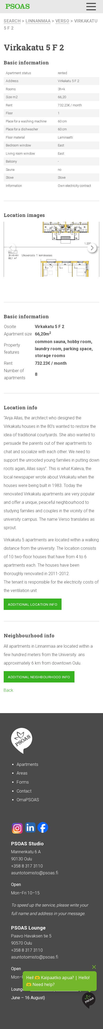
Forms (23, 782)
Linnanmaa (38, 20)
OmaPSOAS (28, 799)
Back (8, 690)
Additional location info (32, 604)
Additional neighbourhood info (39, 677)
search (12, 20)
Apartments (27, 764)
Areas (22, 773)
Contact (24, 791)
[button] (92, 248)
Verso (62, 20)
